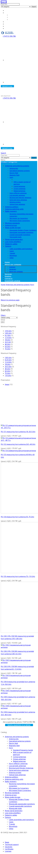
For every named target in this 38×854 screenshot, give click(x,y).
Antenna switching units (14, 209)
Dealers (8, 24)
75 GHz (7, 349)
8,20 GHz (8, 360)
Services (8, 22)
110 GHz (8, 375)
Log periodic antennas (17, 195)
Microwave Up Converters (19, 218)
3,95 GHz (8, 331)
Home (7, 10)
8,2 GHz (8, 335)
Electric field (14, 173)
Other (12, 258)
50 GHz (7, 346)
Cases (12, 251)
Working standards (12, 223)
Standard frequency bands (23, 180)
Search (34, 6)
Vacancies (13, 17)
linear (7, 384)
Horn (11, 177)
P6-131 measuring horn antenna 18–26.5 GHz (18, 432)
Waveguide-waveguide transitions (21, 232)
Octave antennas (19, 189)
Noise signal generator (14, 239)
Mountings (13, 255)
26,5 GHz (8, 366)
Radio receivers (11, 211)
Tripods (12, 253)
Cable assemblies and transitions (21, 249)
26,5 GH (8, 342)
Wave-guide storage (13, 227)
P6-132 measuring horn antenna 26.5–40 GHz (18, 444)
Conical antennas (19, 186)
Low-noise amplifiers (13, 242)
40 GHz (7, 344)
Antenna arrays (11, 225)
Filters (3, 315)
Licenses (12, 15)
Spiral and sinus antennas (18, 200)
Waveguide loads (15, 237)
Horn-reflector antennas (18, 193)
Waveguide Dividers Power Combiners (23, 230)
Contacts (8, 26)
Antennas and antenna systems (17, 166)
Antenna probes (15, 202)
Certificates (9, 849)
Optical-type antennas (17, 204)
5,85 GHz (8, 333)
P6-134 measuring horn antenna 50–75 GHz (17, 517)
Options (8, 246)
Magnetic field (14, 175)
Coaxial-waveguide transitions (20, 235)
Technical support (12, 844)
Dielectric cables (11, 244)
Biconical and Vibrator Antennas (20, 197)
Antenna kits (14, 168)
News (7, 842)
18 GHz (7, 340)
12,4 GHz (8, 338)
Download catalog (12, 28)
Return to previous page (10, 300)
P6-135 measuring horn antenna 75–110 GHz (18, 576)
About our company (12, 13)
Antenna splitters (11, 207)
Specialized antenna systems (20, 171)
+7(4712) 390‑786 (9, 36)
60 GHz (7, 371)
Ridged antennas (19, 191)
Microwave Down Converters (20, 221)
